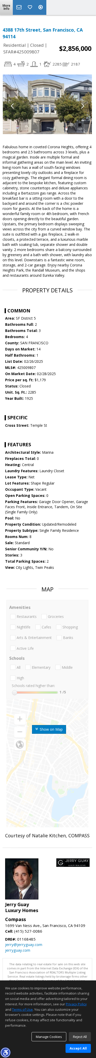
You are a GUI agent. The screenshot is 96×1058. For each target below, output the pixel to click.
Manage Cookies (49, 1036)
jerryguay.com (17, 950)
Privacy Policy (76, 1004)
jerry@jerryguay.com (23, 944)
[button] (5, 1052)
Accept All (78, 1048)
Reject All (80, 1036)
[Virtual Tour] (41, 7)
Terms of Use (22, 1009)
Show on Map (51, 729)
